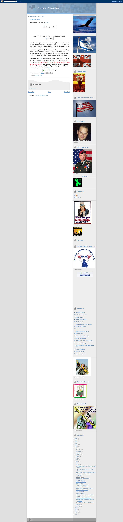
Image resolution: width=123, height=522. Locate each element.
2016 (76, 443)
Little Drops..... (79, 328)
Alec (78, 195)
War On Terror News (81, 353)
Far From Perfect (80, 321)
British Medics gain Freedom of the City (84, 488)
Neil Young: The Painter (81, 482)
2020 (76, 438)
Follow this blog (84, 275)
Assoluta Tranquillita (48, 8)
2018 (76, 439)
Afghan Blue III (79, 317)
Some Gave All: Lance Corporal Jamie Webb (85, 472)
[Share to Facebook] (50, 73)
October (78, 453)
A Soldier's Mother (80, 312)
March (77, 464)
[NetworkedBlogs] (84, 272)
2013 (76, 448)
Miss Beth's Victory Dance (82, 331)
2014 (76, 446)
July (77, 458)
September (78, 454)
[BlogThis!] (47, 73)
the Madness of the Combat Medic (84, 340)
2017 (76, 441)
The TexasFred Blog (81, 343)
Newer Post (31, 92)
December (78, 449)
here (41, 58)
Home (49, 92)
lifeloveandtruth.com (81, 326)
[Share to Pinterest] (52, 73)
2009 (76, 512)
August (78, 456)
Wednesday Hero (38, 75)
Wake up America (80, 351)
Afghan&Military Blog (81, 319)
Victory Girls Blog (80, 349)
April (77, 462)
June (77, 459)
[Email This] (45, 73)
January (78, 506)
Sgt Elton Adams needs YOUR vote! (84, 497)
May (77, 461)
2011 (76, 509)
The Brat (79, 197)
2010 (76, 510)
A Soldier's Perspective (81, 314)
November (78, 451)
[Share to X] (49, 73)
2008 (76, 514)
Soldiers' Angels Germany (82, 336)
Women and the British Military (82, 490)
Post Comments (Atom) (42, 95)
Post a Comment (33, 88)
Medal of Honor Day (80, 480)
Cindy (46, 22)
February (78, 504)
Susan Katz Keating (81, 338)
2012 (76, 507)
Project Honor (79, 333)
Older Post (67, 92)
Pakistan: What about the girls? (82, 478)
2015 (76, 444)
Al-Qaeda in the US (80, 491)
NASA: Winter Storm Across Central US (84, 502)
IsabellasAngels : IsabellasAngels (84, 324)
